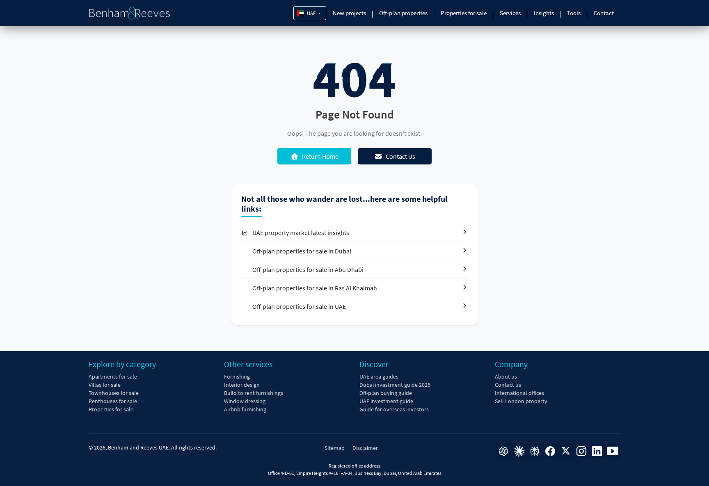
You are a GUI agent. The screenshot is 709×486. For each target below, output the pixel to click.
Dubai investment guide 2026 (394, 384)
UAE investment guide (386, 401)
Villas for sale (105, 384)
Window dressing (244, 401)
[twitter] (566, 451)
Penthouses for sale (113, 401)
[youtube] (612, 451)
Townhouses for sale (114, 393)
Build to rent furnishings (253, 393)
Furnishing (237, 376)
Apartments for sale (113, 376)
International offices (519, 393)
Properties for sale (464, 13)
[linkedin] (597, 451)
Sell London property (521, 401)
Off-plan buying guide (385, 393)
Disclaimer (365, 448)
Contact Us (400, 156)
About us (506, 376)
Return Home (320, 156)
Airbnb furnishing (245, 409)
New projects (349, 13)
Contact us (508, 384)
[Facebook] (550, 451)
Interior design (242, 384)
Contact (604, 13)
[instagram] (581, 451)
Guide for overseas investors (394, 409)
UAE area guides (378, 376)
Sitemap (335, 448)
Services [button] (510, 13)
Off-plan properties (403, 13)
